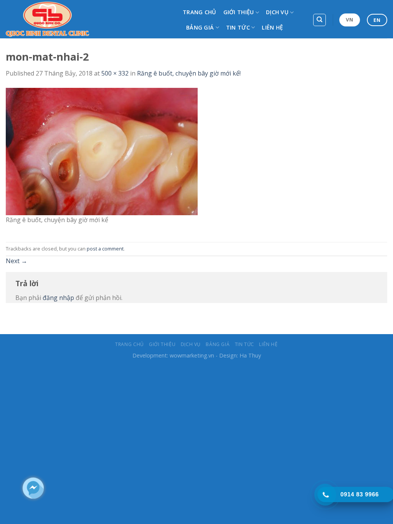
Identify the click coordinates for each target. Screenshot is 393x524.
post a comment (105, 248)
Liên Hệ (272, 27)
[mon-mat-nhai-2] (102, 151)
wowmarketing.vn (192, 355)
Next (16, 261)
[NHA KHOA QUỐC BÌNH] (88, 19)
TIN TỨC (238, 27)
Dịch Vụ (277, 12)
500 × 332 (115, 73)
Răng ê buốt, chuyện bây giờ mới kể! (189, 73)
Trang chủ (199, 12)
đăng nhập (58, 297)
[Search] (319, 20)
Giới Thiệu (238, 12)
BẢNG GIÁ (200, 27)
